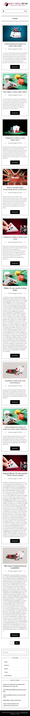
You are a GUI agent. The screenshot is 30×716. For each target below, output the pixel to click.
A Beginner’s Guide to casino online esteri (15, 139)
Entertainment (8, 675)
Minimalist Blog (24, 712)
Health (6, 668)
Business (6, 665)
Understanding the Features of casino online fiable (15, 45)
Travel (6, 672)
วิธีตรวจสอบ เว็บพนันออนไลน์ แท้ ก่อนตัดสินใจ (15, 567)
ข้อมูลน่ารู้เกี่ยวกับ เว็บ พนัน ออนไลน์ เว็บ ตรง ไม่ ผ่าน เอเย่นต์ (15, 474)
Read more (15, 67)
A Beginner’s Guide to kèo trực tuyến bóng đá (15, 382)
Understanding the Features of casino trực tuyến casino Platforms (15, 428)
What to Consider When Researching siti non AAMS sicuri (15, 188)
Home (5, 662)
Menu (25, 11)
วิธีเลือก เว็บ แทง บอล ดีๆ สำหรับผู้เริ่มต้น (15, 289)
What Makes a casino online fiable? (15, 92)
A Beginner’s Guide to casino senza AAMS (15, 238)
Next (17, 642)
